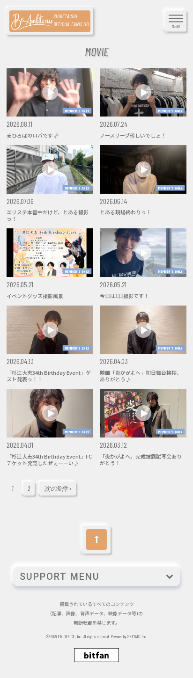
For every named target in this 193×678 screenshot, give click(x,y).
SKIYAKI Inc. (137, 636)
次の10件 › (57, 488)
